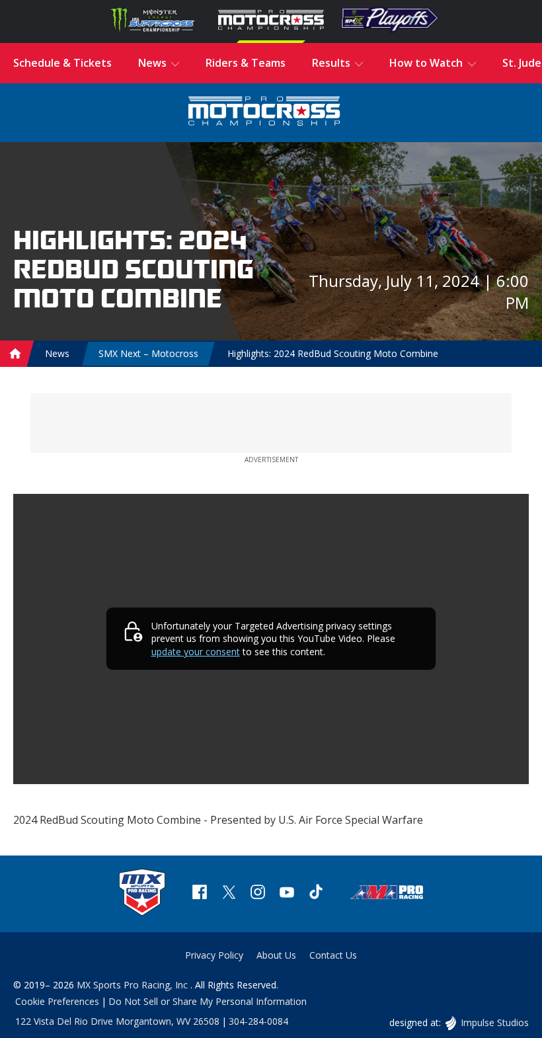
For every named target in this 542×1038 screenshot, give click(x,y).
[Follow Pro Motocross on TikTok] (315, 893)
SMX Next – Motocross (148, 353)
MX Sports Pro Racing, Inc (133, 984)
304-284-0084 (258, 1021)
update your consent (195, 651)
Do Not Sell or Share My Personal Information (207, 1001)
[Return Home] (264, 112)
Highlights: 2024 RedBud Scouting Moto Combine (332, 353)
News (57, 353)
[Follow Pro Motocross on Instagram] (257, 893)
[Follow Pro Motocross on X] (228, 893)
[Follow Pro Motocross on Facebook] (199, 893)
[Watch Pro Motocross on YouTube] (286, 893)
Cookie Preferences (57, 1001)
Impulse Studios (494, 1022)
